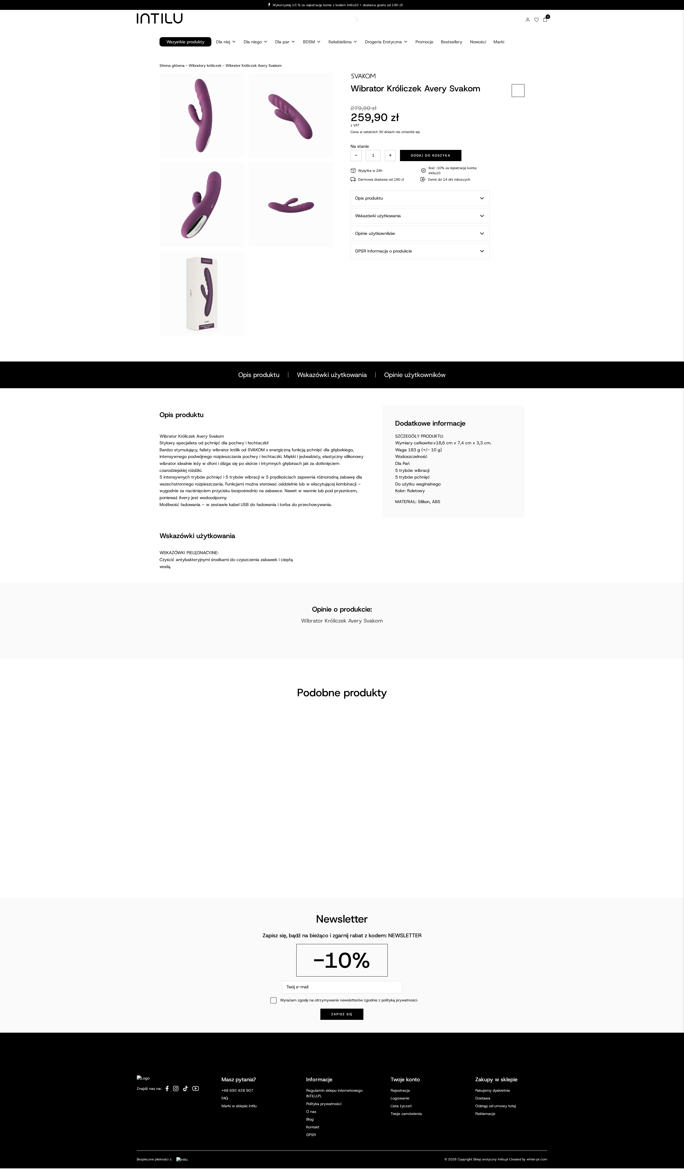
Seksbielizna (340, 42)
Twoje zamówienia (406, 1063)
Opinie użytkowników (415, 375)
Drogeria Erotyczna (383, 42)
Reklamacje (485, 1063)
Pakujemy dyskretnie (492, 1039)
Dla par (282, 42)
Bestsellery (451, 42)
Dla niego (253, 42)
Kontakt (312, 1076)
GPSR (311, 1084)
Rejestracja (400, 1039)
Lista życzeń (401, 1055)
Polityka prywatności (323, 1053)
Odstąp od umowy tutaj (495, 1055)
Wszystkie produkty (185, 42)
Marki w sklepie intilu (239, 1055)
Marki (498, 42)
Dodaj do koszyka (430, 155)
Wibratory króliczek (205, 65)
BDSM (309, 42)
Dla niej (223, 42)
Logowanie (400, 1047)
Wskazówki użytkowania (332, 375)
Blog (310, 1068)
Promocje (424, 42)
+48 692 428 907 (237, 1039)
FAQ (224, 1047)
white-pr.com (537, 1109)
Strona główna (172, 65)
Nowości (478, 42)
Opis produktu (258, 375)
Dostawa (482, 1047)
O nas (311, 1061)
